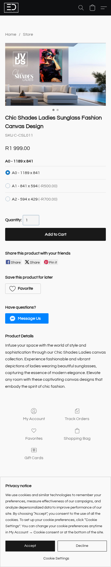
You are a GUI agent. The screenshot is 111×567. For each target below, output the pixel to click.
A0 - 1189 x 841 (26, 173)
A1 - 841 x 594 (34, 186)
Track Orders (77, 419)
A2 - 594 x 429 (34, 199)
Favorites (34, 438)
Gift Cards (34, 458)
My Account (34, 419)
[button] (11, 8)
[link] (56, 556)
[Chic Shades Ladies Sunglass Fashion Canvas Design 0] (55, 74)
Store (28, 34)
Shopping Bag (77, 438)
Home (10, 34)
